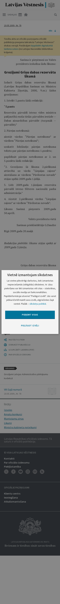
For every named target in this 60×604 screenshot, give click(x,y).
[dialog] (30, 302)
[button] (30, 325)
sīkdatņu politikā (38, 303)
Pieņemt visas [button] (30, 314)
